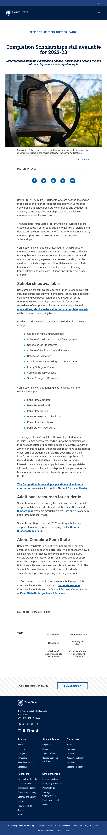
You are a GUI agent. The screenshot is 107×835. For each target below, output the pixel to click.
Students (53, 643)
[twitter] (43, 181)
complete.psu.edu (69, 585)
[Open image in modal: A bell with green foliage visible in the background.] (53, 110)
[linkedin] (53, 181)
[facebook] (34, 181)
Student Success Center (72, 488)
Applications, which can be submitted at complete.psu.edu (52, 309)
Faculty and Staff (78, 643)
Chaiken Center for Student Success (78, 654)
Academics (53, 634)
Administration (78, 634)
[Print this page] (72, 180)
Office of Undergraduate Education (53, 32)
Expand (82, 159)
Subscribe (71, 685)
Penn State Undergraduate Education (42, 593)
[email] (62, 181)
